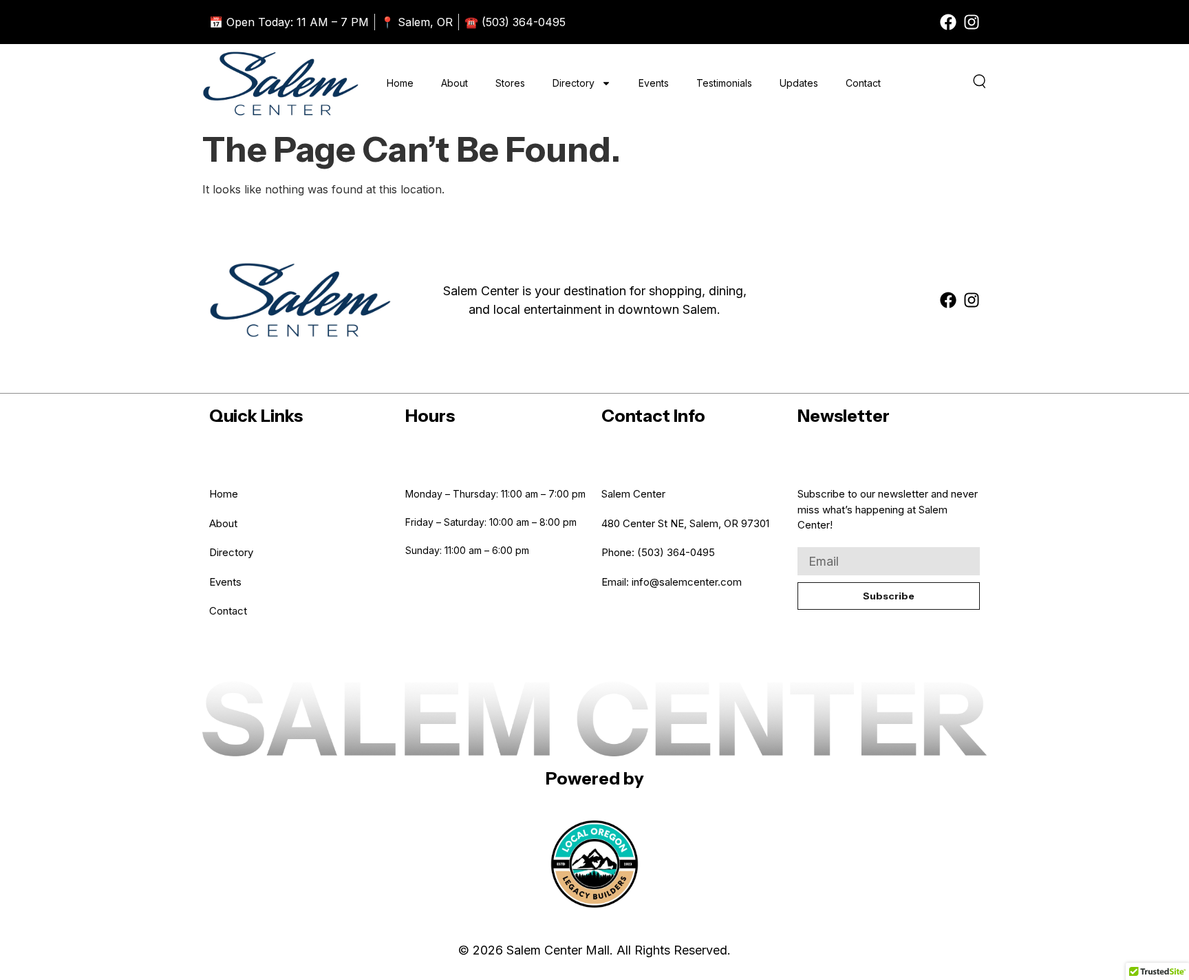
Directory (573, 83)
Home (400, 83)
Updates (799, 83)
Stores (510, 83)
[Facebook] (948, 22)
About (454, 83)
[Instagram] (971, 22)
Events (654, 83)
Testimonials (724, 83)
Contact (863, 83)
